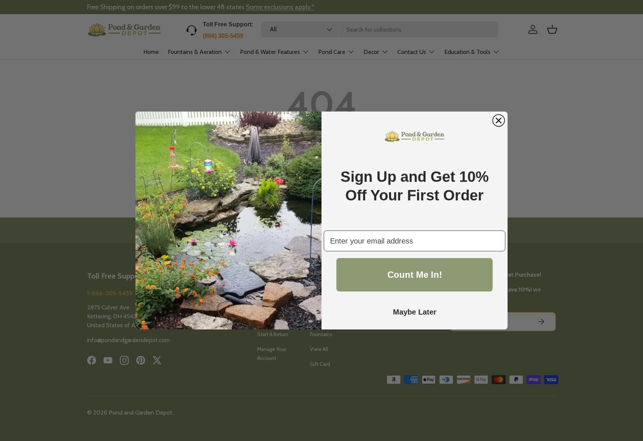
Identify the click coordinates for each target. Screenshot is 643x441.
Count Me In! (414, 275)
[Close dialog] (499, 120)
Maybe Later (414, 312)
